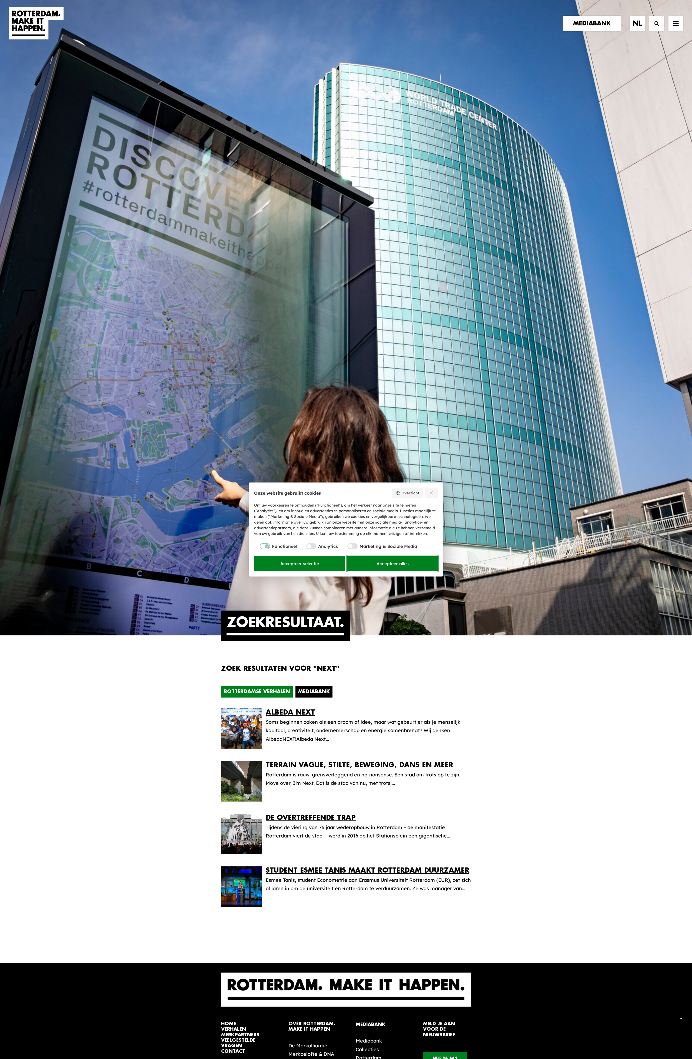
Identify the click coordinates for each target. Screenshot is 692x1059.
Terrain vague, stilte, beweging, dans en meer (359, 765)
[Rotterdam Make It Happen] (36, 23)
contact (233, 1051)
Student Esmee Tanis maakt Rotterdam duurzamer (367, 870)
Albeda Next (290, 712)
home (228, 1023)
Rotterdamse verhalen (257, 691)
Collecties (367, 1049)
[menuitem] (593, 23)
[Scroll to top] (681, 1018)
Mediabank (314, 691)
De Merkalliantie (307, 1046)
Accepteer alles (393, 563)
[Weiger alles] (431, 493)
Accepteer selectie (299, 563)
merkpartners (240, 1035)
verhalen (233, 1029)
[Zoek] (654, 23)
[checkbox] (275, 546)
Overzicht (410, 493)
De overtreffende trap (311, 817)
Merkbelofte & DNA (311, 1054)
